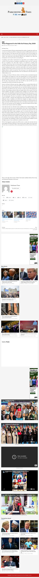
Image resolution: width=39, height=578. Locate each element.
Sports (22, 548)
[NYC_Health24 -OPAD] (34, 249)
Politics (3, 296)
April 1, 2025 (8, 283)
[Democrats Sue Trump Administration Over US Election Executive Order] (10, 274)
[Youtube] (23, 3)
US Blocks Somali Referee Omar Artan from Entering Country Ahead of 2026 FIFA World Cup (28, 551)
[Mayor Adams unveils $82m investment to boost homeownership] (10, 327)
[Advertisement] (19, 25)
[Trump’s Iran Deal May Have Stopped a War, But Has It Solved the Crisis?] (10, 526)
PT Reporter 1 (4, 283)
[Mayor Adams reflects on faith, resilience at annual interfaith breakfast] (10, 309)
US (2, 548)
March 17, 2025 (28, 283)
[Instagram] (19, 3)
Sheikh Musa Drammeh (5, 318)
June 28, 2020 (11, 45)
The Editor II (4, 535)
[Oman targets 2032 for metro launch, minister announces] (29, 327)
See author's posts (15, 188)
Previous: (10, 228)
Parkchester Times (5, 45)
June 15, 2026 (8, 535)
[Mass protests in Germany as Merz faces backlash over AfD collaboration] (10, 292)
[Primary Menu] (2, 34)
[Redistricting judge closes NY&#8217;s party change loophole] (31, 215)
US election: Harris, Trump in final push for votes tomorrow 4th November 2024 (19, 219)
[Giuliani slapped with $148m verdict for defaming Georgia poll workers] (7, 215)
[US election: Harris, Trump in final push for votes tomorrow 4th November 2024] (19, 215)
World (3, 566)
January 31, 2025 (12, 318)
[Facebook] (17, 3)
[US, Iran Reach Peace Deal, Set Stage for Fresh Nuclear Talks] (29, 526)
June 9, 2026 (8, 552)
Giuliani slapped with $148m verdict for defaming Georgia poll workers (7, 219)
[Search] (37, 34)
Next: (28, 228)
